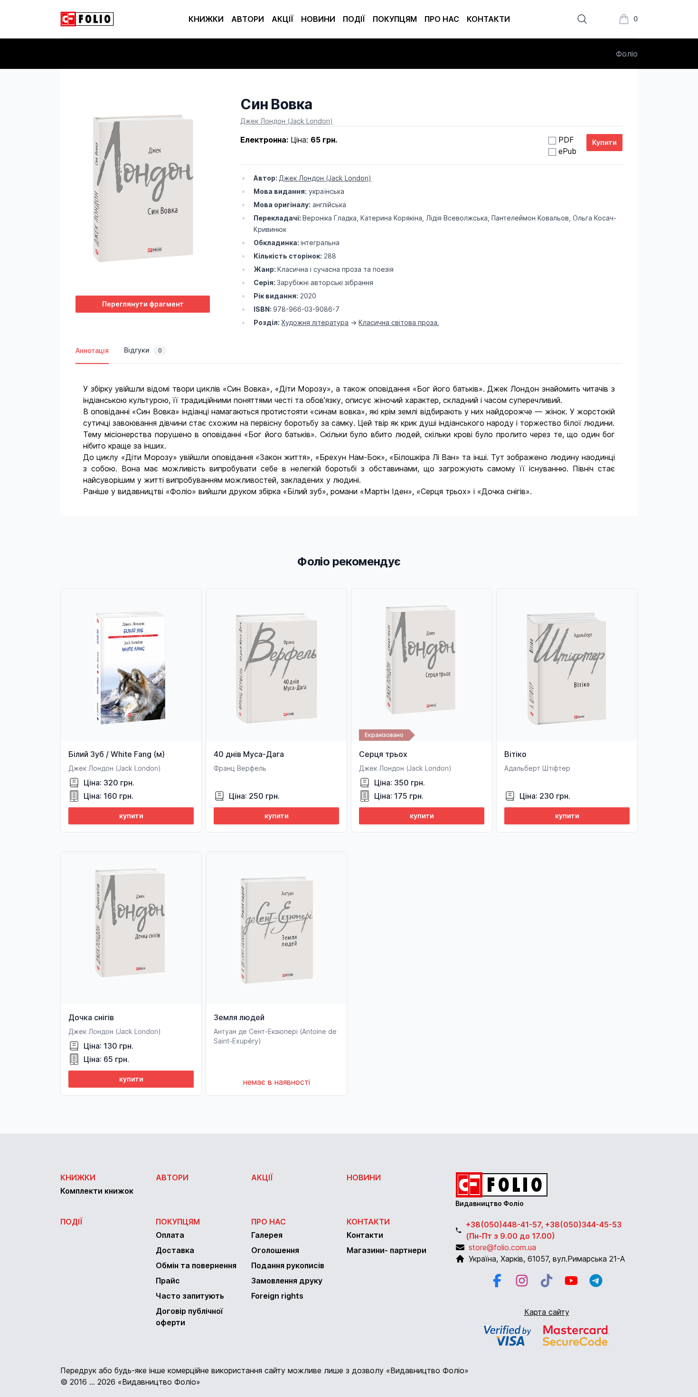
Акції (282, 19)
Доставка (175, 1250)
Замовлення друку (286, 1280)
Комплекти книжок (96, 1191)
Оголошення (275, 1250)
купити (131, 816)
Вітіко (515, 754)
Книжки (206, 19)
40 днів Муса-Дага (249, 754)
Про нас (441, 19)
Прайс (168, 1280)
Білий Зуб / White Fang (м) (116, 754)
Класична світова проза (397, 322)
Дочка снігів (91, 1017)
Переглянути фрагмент (143, 304)
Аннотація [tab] (92, 350)
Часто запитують (190, 1296)
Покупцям (395, 19)
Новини (318, 19)
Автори (247, 19)
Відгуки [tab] (143, 350)
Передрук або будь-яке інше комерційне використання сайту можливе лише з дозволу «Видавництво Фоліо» (264, 1370)
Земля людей (239, 1017)
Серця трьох (383, 754)
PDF (566, 139)
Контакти (488, 19)
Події (354, 19)
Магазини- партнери (386, 1250)
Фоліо (627, 53)
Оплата (170, 1235)
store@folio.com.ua (502, 1247)
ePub (567, 151)
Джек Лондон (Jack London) (286, 121)
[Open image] (142, 192)
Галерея (267, 1235)
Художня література (315, 322)
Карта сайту (546, 1312)
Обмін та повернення (196, 1265)
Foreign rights (277, 1296)
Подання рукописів (287, 1265)
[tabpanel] (349, 430)
